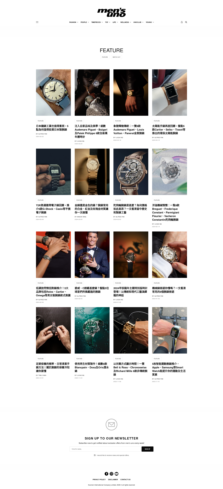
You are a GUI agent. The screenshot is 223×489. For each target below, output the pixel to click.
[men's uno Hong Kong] (111, 12)
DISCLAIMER (113, 479)
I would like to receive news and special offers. (113, 455)
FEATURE (105, 57)
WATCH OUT (116, 57)
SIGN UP (147, 449)
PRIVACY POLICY (99, 479)
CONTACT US (125, 479)
